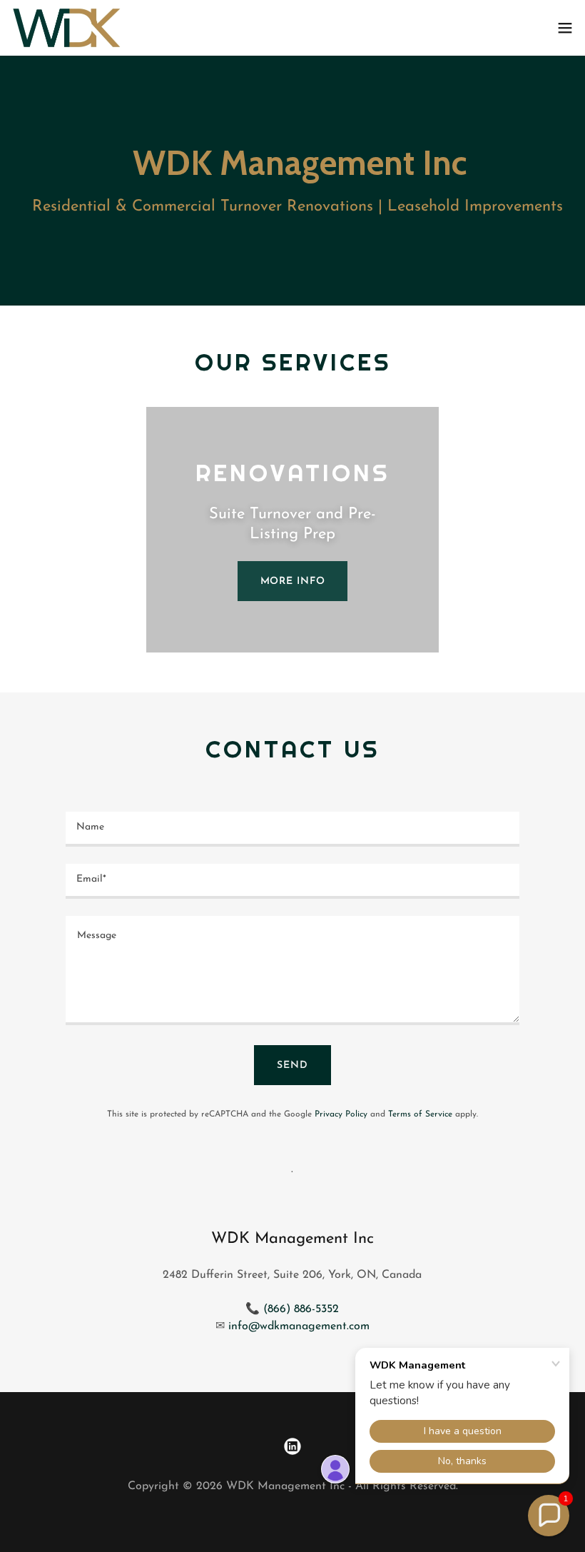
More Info (292, 581)
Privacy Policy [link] (341, 1114)
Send (292, 1065)
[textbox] (292, 829)
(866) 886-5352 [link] (301, 1309)
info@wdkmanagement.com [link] (299, 1326)
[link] (66, 28)
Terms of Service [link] (420, 1114)
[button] (565, 28)
